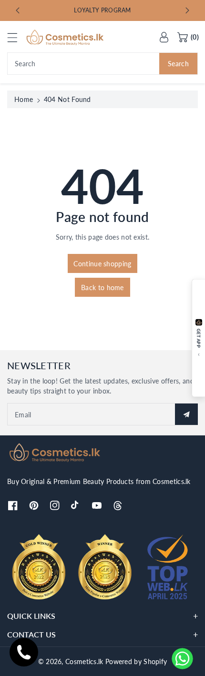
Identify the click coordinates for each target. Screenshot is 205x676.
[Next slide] (187, 10)
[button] (16, 37)
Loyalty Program (102, 10)
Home (23, 99)
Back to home (102, 287)
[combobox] (102, 63)
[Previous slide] (17, 10)
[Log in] (164, 37)
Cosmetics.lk (84, 661)
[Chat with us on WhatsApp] (182, 658)
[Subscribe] (186, 414)
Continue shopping (102, 264)
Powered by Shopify (136, 661)
